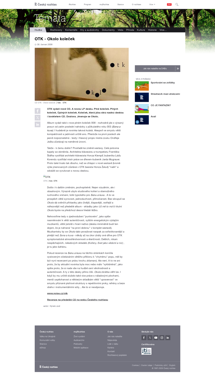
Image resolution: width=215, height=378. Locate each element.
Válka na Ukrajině (47, 336)
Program (87, 4)
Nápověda (112, 340)
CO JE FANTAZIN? (161, 105)
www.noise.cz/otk (57, 293)
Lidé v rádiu (113, 344)
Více (163, 30)
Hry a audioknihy (89, 30)
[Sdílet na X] (37, 118)
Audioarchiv (79, 340)
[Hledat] (177, 4)
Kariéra (111, 347)
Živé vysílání (79, 336)
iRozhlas (72, 4)
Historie (152, 30)
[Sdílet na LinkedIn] (37, 124)
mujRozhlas (104, 4)
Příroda (130, 30)
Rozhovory (56, 30)
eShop (43, 347)
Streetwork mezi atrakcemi (165, 94)
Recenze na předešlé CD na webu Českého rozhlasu (77, 299)
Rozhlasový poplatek (117, 355)
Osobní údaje (146, 365)
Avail (153, 116)
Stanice (120, 4)
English (172, 365)
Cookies (135, 365)
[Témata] (107, 18)
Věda (120, 30)
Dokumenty (108, 30)
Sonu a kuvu (98, 195)
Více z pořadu (143, 79)
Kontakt (111, 351)
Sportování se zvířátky (163, 82)
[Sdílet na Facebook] (37, 111)
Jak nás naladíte (115, 336)
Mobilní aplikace (81, 347)
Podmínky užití (161, 365)
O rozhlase (136, 4)
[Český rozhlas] (46, 4)
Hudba (38, 30)
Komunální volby (47, 340)
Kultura (141, 30)
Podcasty (78, 344)
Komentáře (71, 30)
